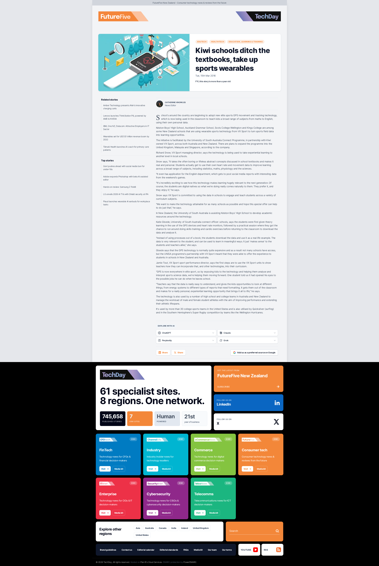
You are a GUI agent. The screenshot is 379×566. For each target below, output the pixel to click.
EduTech (201, 42)
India (173, 528)
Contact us (127, 550)
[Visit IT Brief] (113, 483)
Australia (149, 528)
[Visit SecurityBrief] (161, 483)
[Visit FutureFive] (256, 439)
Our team (212, 550)
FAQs (186, 550)
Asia (138, 528)
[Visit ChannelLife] (161, 439)
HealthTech (217, 42)
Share (165, 352)
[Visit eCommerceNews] (208, 439)
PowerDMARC (189, 562)
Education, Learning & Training (246, 42)
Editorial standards (169, 550)
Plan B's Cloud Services (151, 562)
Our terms (227, 550)
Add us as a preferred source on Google (256, 352)
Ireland (184, 528)
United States (142, 535)
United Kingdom (201, 528)
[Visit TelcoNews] (208, 483)
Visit (103, 469)
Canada (162, 528)
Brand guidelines (108, 550)
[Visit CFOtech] (113, 439)
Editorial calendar (145, 550)
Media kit (118, 469)
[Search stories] (277, 531)
